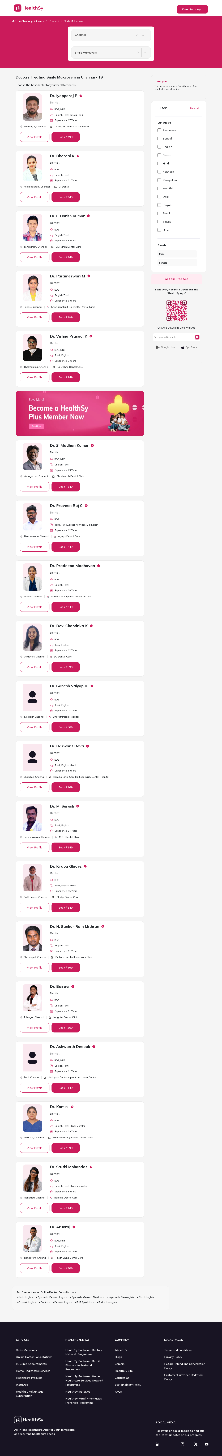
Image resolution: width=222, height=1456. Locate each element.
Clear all (194, 108)
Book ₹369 (65, 967)
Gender (162, 245)
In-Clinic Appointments (31, 21)
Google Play (168, 347)
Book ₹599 (65, 667)
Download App (192, 9)
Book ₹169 (65, 787)
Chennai (54, 21)
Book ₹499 (65, 137)
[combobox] (73, 35)
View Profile (34, 137)
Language (164, 122)
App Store (191, 347)
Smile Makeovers (73, 21)
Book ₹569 (65, 727)
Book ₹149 (65, 847)
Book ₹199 (65, 317)
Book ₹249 (65, 197)
